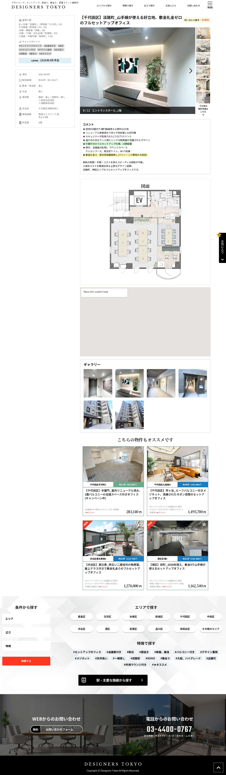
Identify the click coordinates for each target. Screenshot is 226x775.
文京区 (107, 616)
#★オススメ (45, 53)
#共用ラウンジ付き (135, 664)
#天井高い (59, 49)
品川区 (159, 629)
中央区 (210, 616)
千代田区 (185, 616)
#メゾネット (82, 658)
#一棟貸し (119, 658)
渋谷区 (81, 629)
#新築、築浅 (161, 652)
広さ (8, 632)
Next (190, 70)
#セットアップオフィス (30, 45)
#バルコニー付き (27, 49)
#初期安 (23, 53)
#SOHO (150, 658)
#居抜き (144, 652)
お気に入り (171, 5)
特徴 (8, 646)
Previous (84, 70)
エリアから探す (104, 5)
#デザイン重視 (45, 49)
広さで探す (149, 5)
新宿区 (159, 616)
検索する (26, 661)
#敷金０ (33, 53)
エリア (9, 619)
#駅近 (61, 45)
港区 (107, 629)
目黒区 (133, 629)
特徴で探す (128, 5)
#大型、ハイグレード (188, 658)
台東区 (133, 616)
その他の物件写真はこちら (203, 108)
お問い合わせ (193, 5)
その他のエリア (210, 629)
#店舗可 (211, 658)
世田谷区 (185, 629)
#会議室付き (50, 45)
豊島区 (81, 616)
